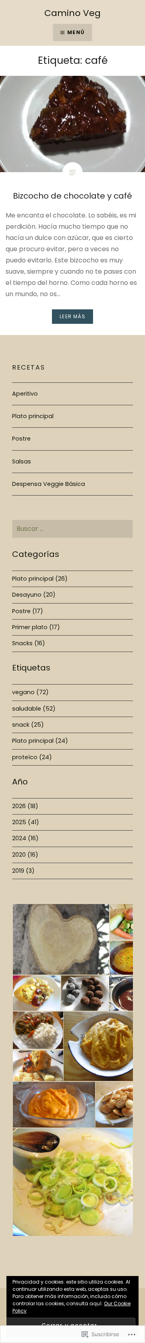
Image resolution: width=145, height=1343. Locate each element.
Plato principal (33, 416)
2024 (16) (25, 838)
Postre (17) (27, 611)
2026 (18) (25, 806)
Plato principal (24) (40, 741)
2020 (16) (25, 855)
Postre (21, 439)
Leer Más (72, 316)
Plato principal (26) (40, 579)
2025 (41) (25, 822)
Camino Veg (72, 13)
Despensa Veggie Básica (48, 484)
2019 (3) (23, 871)
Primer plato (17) (36, 627)
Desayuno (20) (34, 595)
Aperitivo (25, 394)
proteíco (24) (32, 757)
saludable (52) (34, 709)
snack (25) (28, 725)
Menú (76, 32)
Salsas (21, 461)
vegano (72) (30, 692)
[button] (60, 939)
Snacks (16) (28, 643)
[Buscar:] (72, 529)
